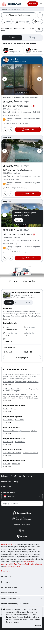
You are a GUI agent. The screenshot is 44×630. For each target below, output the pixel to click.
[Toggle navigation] (41, 3)
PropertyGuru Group (9, 482)
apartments (5, 564)
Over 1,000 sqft (20, 442)
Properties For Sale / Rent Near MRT (15, 604)
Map (33, 37)
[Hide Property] (34, 67)
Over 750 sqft (8, 442)
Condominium (8, 380)
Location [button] (18, 302)
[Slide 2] (17, 92)
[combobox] (21, 15)
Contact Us (6, 486)
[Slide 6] (26, 92)
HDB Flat (27, 378)
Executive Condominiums (27, 564)
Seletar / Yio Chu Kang (11, 431)
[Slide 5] (24, 92)
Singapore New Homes (10, 598)
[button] (8, 319)
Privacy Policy (11, 617)
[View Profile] (22, 60)
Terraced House (20, 382)
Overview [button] (8, 302)
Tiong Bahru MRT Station (12, 453)
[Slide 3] (19, 92)
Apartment (18, 380)
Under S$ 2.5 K (8, 420)
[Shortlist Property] (39, 67)
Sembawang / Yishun (29, 431)
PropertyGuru (7, 576)
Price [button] (28, 302)
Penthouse (16, 464)
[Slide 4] (22, 92)
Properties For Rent (9, 593)
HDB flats (13, 564)
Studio (5, 409)
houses (39, 564)
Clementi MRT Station (30, 453)
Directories (5, 582)
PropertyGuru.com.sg (8, 544)
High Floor (6, 464)
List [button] (13, 37)
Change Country (8, 492)
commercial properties (12, 567)
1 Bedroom (13, 409)
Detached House (32, 382)
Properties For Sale (9, 587)
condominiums (28, 562)
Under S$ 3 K (19, 420)
